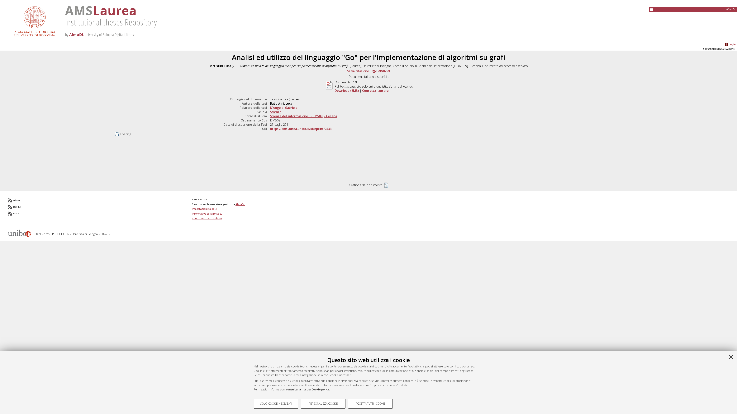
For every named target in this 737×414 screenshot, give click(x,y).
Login (732, 44)
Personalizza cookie (323, 403)
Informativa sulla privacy (207, 213)
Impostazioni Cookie (204, 209)
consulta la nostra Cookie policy (307, 389)
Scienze (275, 112)
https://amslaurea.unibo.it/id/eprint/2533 (301, 129)
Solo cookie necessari (276, 403)
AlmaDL (731, 9)
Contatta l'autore (375, 91)
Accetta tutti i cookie (370, 403)
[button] (386, 185)
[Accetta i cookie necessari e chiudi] (731, 357)
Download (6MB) (347, 91)
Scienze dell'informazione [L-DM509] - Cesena (303, 116)
